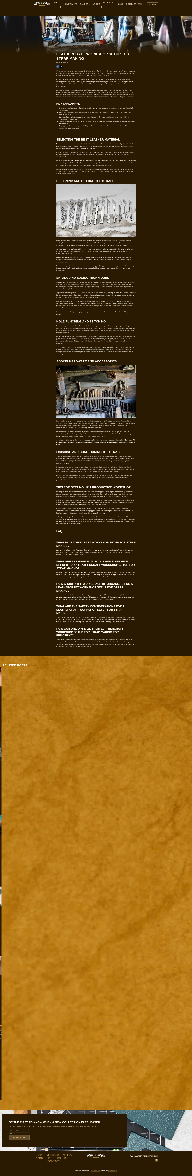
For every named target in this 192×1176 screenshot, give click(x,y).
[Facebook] (57, 66)
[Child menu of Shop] (57, 7)
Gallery (85, 4)
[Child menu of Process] (105, 7)
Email (10, 1134)
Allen (59, 62)
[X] (61, 66)
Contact (131, 4)
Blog (121, 4)
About (96, 4)
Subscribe (19, 1137)
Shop (38, 1155)
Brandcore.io (112, 1171)
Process (54, 1158)
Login (152, 4)
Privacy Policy (95, 1171)
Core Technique (61, 50)
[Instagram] (156, 1160)
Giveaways (71, 4)
